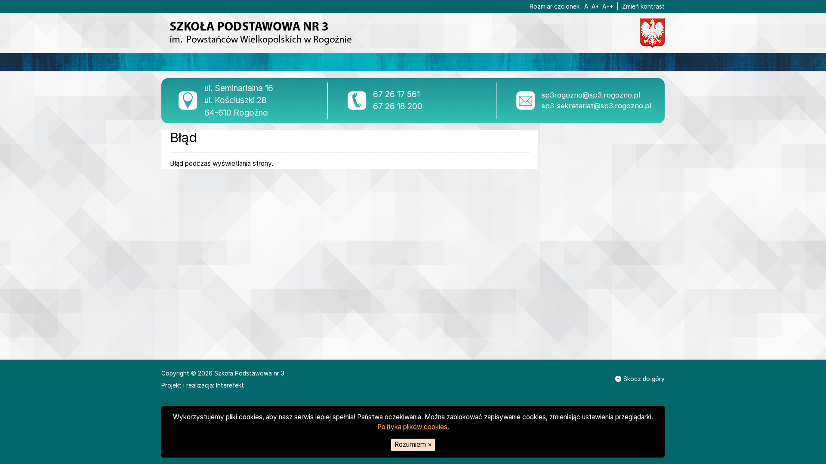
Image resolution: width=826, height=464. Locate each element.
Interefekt (230, 385)
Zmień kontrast (643, 6)
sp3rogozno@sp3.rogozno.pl (591, 95)
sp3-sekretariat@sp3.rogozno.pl (596, 105)
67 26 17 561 (396, 94)
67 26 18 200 (397, 106)
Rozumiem (413, 444)
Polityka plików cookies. (413, 427)
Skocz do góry (644, 378)
